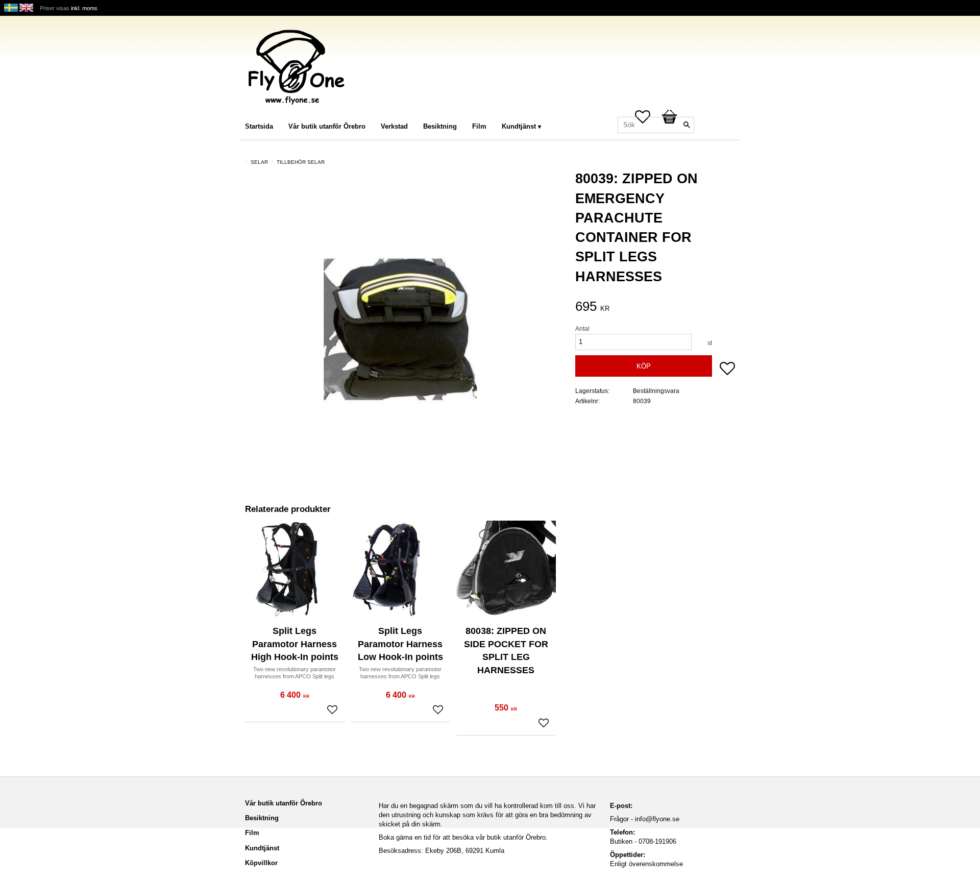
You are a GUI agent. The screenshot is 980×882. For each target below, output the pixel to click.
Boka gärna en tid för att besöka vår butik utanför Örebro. (463, 837)
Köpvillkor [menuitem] (261, 863)
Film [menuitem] (479, 126)
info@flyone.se (657, 819)
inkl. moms (84, 8)
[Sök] (686, 125)
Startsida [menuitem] (259, 126)
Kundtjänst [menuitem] (519, 126)
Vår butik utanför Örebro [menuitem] (326, 126)
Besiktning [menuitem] (440, 126)
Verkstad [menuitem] (394, 126)
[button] (727, 369)
